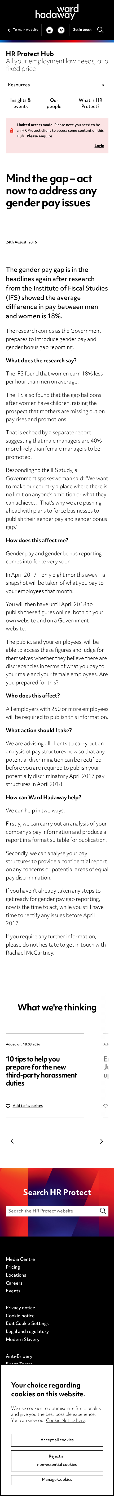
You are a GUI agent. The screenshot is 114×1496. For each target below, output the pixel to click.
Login (99, 146)
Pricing (13, 1267)
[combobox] (57, 85)
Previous (12, 1141)
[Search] (100, 30)
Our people (54, 104)
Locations (16, 1275)
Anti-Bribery (19, 1356)
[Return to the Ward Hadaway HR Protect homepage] (57, 12)
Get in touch (82, 29)
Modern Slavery (23, 1339)
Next (101, 1141)
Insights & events (20, 104)
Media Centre (20, 1259)
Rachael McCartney (29, 953)
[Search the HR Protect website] (103, 1211)
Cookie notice (20, 1316)
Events (13, 1291)
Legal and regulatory (27, 1331)
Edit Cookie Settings (27, 1323)
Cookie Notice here (65, 1420)
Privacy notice (20, 1308)
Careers (14, 1283)
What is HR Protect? (90, 104)
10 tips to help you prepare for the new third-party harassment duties (41, 1071)
